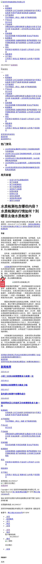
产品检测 (8, 24)
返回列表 (4, 137)
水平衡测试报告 (31, 17)
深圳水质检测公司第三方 (12, 226)
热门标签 (15, 492)
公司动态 (30, 49)
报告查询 (8, 54)
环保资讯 (8, 49)
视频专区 (23, 59)
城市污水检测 (14, 200)
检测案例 (8, 38)
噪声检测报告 (32, 40)
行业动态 (23, 49)
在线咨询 (4, 485)
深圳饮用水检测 (15, 198)
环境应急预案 (21, 36)
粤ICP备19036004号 (15, 513)
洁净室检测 (27, 10)
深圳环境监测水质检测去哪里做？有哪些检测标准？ (20, 362)
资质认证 (15, 59)
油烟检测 (32, 13)
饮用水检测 (13, 191)
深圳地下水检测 (15, 189)
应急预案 (8, 33)
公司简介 (8, 59)
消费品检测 (9, 27)
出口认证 (8, 22)
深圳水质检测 (14, 196)
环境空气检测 (16, 13)
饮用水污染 (13, 194)
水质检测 (8, 10)
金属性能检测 (19, 27)
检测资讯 (15, 49)
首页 (7, 6)
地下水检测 (13, 182)
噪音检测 (25, 13)
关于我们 (8, 56)
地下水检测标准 (15, 187)
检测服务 (8, 8)
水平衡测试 (9, 15)
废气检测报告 (21, 43)
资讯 (7, 47)
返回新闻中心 (6, 139)
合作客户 (30, 59)
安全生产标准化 (33, 36)
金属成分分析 (30, 27)
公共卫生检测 (17, 10)
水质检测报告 (10, 40)
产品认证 (8, 20)
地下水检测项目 (15, 184)
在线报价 (14, 65)
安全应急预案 (10, 36)
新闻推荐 (6, 366)
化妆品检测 (15, 29)
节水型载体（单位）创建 (14, 17)
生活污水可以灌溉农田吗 (18, 180)
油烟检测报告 (21, 40)
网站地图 (23, 492)
